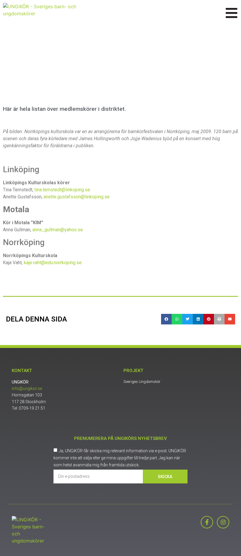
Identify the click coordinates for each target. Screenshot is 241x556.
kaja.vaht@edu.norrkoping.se (53, 262)
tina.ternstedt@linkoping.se (62, 189)
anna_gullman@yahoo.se (57, 229)
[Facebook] (207, 522)
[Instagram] (223, 522)
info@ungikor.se (27, 388)
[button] (166, 319)
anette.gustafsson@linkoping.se (76, 197)
